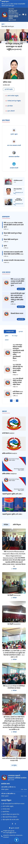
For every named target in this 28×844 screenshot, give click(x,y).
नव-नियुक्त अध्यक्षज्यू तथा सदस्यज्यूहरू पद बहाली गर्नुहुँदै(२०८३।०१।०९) (14, 44)
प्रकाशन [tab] (7, 338)
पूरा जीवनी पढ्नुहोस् (9, 87)
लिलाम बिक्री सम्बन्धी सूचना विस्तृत (9, 4)
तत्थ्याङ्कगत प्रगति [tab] (11, 330)
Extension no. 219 (19, 191)
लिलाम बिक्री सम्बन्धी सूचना (8, 25)
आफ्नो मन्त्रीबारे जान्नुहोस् (7, 804)
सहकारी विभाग (5, 810)
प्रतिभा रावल (7, 80)
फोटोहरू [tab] (6, 523)
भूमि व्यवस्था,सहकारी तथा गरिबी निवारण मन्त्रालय (13, 802)
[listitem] (14, 129)
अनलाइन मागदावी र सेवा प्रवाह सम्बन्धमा (14, 258)
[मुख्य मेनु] (26, 13)
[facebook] (12, 822)
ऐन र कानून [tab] (14, 334)
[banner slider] (14, 34)
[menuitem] (14, 788)
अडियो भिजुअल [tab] (17, 523)
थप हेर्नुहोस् (14, 763)
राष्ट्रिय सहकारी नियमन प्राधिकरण (9, 815)
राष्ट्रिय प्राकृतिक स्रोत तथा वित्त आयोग (10, 818)
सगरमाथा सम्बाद (6, 807)
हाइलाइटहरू (6, 214)
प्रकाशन (4, 409)
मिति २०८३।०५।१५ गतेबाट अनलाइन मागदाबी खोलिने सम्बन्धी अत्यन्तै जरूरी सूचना (13, 223)
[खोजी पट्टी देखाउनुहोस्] (23, 12)
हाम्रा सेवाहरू (6, 118)
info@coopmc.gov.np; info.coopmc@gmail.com (9, 830)
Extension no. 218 (19, 202)
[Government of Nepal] (5, 13)
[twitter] (15, 822)
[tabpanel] (14, 371)
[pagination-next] (17, 399)
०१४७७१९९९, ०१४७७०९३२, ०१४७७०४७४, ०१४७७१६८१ (12, 834)
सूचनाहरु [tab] (21, 330)
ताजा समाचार (6, 270)
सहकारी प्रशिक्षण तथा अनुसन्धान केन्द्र (10, 812)
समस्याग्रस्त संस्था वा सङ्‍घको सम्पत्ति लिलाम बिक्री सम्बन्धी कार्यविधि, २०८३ (13, 251)
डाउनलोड (21, 287)
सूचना (5, 244)
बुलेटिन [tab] (6, 334)
